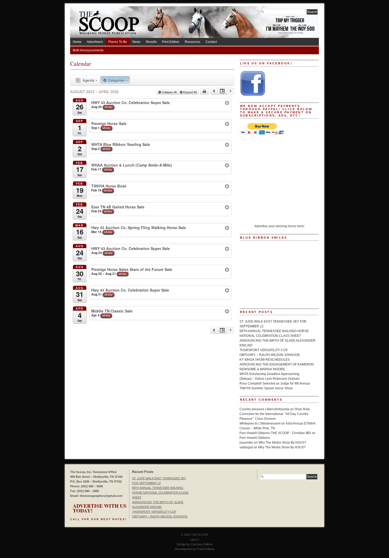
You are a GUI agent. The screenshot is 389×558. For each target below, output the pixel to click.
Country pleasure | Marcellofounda (264, 409)
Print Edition (170, 42)
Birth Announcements (88, 50)
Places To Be (117, 42)
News (136, 42)
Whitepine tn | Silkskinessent (260, 423)
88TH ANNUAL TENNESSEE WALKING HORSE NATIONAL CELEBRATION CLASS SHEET (160, 492)
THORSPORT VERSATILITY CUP (263, 350)
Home (77, 42)
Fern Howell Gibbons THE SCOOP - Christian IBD (275, 433)
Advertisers (95, 42)
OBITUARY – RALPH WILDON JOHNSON (269, 355)
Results (151, 42)
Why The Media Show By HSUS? (282, 442)
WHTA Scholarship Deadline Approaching (269, 374)
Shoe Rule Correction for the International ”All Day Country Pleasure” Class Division (274, 414)
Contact (211, 42)
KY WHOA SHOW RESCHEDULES (264, 359)
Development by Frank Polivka (194, 549)
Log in (194, 539)
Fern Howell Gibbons (254, 438)
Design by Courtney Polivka (194, 544)
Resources (192, 42)
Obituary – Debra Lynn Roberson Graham (269, 379)
